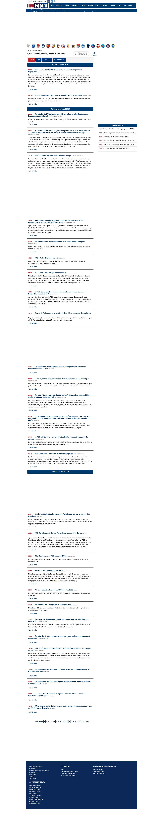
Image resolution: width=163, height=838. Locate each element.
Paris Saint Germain (93, 46)
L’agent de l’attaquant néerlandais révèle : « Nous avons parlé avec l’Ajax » (63, 313)
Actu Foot (32, 778)
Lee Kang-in (33, 793)
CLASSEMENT (59, 60)
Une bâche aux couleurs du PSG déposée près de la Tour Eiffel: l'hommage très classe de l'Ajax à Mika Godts (55, 221)
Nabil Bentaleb (34, 803)
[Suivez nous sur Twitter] (52, 1)
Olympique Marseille (83, 46)
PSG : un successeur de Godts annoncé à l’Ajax (53, 156)
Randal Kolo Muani (36, 799)
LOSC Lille (63, 46)
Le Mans (48, 46)
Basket (33, 1)
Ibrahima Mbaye (35, 785)
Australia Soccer (98, 773)
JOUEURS (47, 60)
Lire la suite (33, 89)
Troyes (113, 46)
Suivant (86, 721)
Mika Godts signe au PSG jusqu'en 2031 (49, 556)
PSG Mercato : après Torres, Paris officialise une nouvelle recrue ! (59, 533)
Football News (98, 769)
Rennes (98, 46)
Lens (53, 46)
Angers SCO (28, 46)
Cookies (32, 768)
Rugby (28, 1)
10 (80, 721)
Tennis (38, 1)
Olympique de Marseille (69, 771)
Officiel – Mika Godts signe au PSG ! (48, 571)
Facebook (32, 774)
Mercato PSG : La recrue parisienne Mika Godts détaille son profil (59, 242)
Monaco (68, 46)
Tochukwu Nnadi (35, 795)
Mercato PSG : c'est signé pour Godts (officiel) (52, 605)
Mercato (44, 1)
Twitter (31, 776)
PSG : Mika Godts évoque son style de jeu (50, 273)
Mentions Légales (35, 766)
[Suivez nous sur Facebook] (48, 1)
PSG (62, 769)
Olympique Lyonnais (78, 46)
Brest (38, 46)
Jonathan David (34, 801)
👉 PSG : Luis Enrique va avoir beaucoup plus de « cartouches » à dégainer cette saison (65, 11)
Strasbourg (103, 46)
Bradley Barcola (34, 789)
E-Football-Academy (68, 775)
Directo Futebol (98, 771)
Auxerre (33, 46)
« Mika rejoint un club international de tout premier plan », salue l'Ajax (61, 379)
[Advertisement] (60, 195)
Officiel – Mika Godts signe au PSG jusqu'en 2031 (53, 590)
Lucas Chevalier (35, 791)
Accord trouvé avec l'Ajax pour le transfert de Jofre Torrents (57, 95)
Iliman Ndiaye (34, 797)
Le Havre (43, 46)
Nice (73, 46)
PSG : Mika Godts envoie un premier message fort (53, 454)
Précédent (39, 721)
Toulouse (108, 46)
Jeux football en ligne (68, 773)
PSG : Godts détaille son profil (46, 258)
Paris (88, 46)
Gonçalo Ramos (35, 787)
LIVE (38, 60)
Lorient (58, 46)
